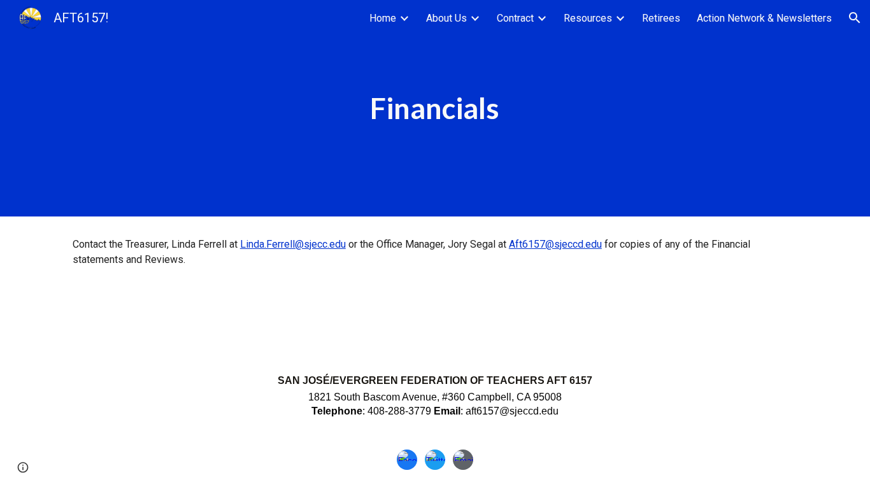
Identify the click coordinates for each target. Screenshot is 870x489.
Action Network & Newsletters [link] (764, 18)
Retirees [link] (661, 18)
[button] (854, 18)
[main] (435, 108)
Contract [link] (515, 18)
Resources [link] (588, 18)
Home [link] (382, 18)
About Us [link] (446, 18)
